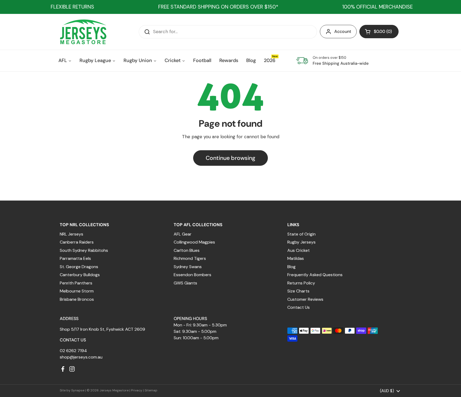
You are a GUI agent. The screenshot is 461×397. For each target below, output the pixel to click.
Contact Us (298, 307)
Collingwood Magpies (194, 242)
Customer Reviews (305, 299)
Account (342, 31)
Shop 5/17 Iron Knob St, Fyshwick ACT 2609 (102, 329)
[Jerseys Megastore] (83, 31)
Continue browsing (230, 158)
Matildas (295, 258)
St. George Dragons (79, 266)
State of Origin (301, 234)
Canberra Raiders (77, 242)
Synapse (77, 390)
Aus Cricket (298, 250)
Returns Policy (301, 283)
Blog (291, 266)
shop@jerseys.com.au (81, 357)
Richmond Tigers (190, 258)
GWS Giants (185, 283)
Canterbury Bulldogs (80, 274)
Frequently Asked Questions (315, 274)
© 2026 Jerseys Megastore (108, 390)
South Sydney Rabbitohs (84, 250)
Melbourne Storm (77, 291)
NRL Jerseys (71, 234)
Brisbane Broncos (77, 299)
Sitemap (151, 390)
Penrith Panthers (76, 283)
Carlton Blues (187, 250)
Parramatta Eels (75, 258)
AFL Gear (183, 234)
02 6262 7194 (73, 350)
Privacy (136, 390)
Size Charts (298, 291)
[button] (379, 31)
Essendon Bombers (192, 274)
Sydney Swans (188, 266)
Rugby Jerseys (301, 242)
